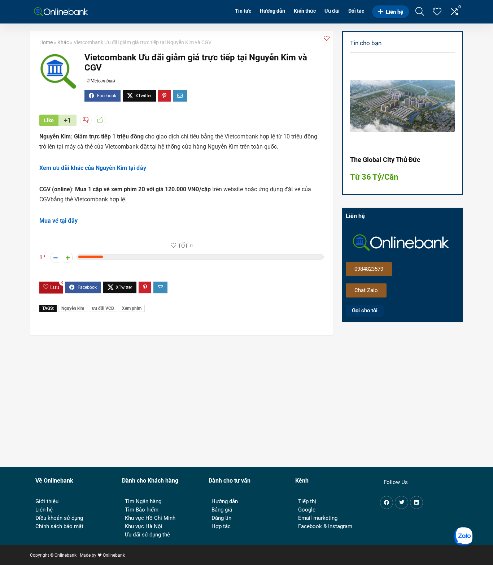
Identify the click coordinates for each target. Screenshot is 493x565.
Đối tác (356, 11)
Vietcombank (103, 81)
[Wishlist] (437, 12)
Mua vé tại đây (58, 220)
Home (46, 42)
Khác (63, 42)
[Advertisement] (406, 389)
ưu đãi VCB (103, 308)
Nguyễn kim (72, 308)
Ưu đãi (332, 11)
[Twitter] (401, 502)
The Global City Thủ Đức (385, 159)
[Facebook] (386, 502)
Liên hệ (394, 12)
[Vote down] (55, 257)
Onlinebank (114, 555)
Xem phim (131, 308)
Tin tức (243, 11)
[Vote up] (68, 257)
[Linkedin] (416, 502)
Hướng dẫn (272, 11)
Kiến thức (305, 11)
